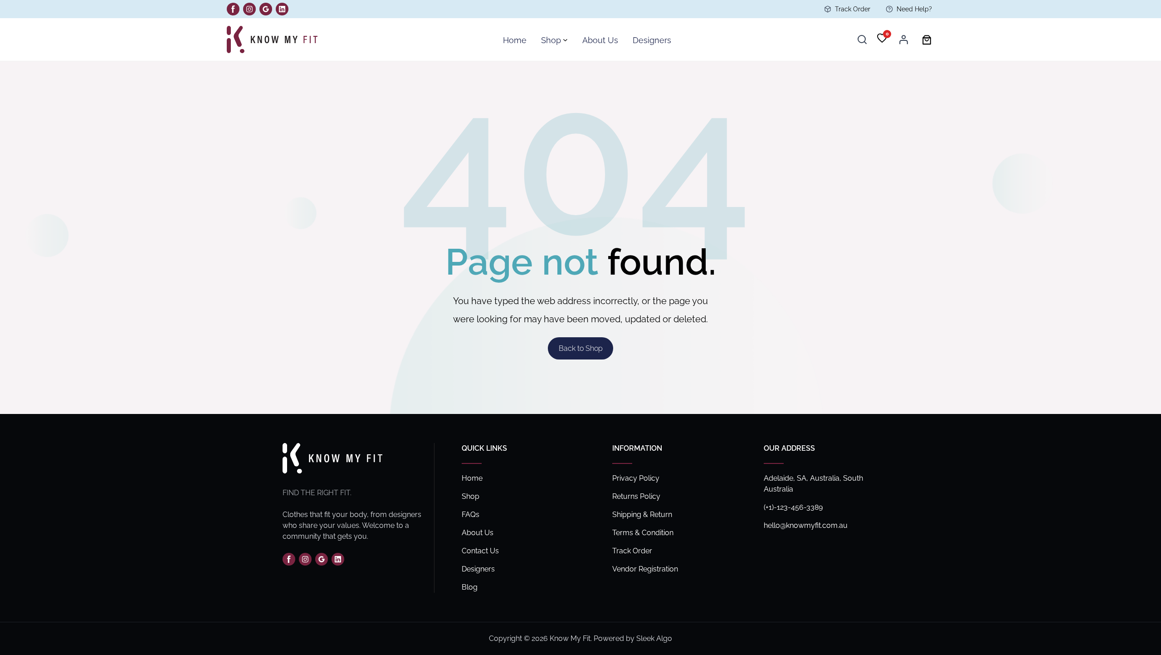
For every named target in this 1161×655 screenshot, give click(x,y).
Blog (470, 587)
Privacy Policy (635, 478)
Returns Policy (636, 496)
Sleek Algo (654, 638)
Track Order (852, 9)
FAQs (470, 514)
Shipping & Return (642, 514)
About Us (477, 532)
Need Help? (914, 9)
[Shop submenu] (565, 39)
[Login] (903, 39)
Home (472, 478)
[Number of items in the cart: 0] (926, 39)
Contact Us (480, 551)
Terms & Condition (642, 532)
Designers (478, 569)
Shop (470, 496)
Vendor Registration (645, 569)
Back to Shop (581, 348)
